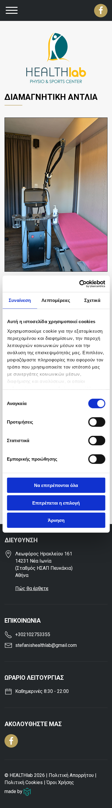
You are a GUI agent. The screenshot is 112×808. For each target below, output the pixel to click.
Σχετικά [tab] (92, 300)
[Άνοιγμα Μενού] (11, 10)
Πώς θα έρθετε (31, 588)
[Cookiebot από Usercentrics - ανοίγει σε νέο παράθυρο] (79, 284)
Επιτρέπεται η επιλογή (56, 502)
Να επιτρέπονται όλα (56, 485)
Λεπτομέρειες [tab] (56, 300)
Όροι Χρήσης (60, 782)
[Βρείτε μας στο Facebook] (101, 10)
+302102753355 (32, 634)
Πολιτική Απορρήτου (71, 775)
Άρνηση (56, 520)
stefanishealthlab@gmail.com (46, 645)
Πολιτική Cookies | (25, 782)
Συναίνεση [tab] (20, 300)
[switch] (96, 422)
